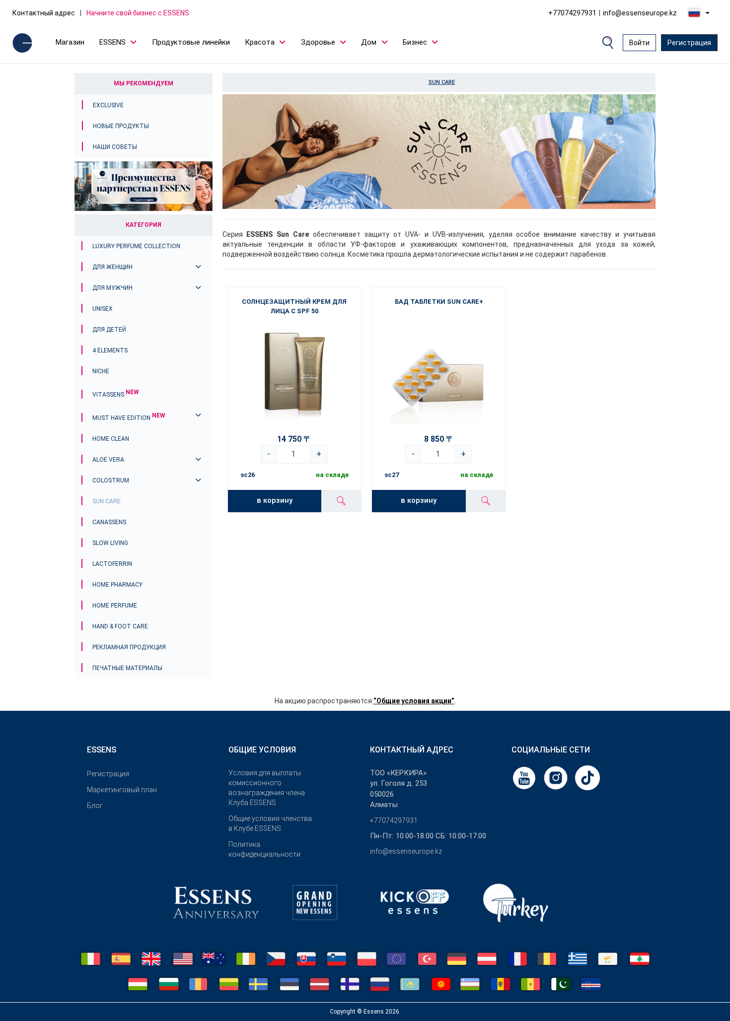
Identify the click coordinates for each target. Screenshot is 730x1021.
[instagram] (556, 777)
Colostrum (110, 480)
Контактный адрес (43, 13)
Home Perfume (114, 605)
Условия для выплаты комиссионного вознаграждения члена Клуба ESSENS (266, 788)
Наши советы (115, 146)
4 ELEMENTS (110, 350)
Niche (100, 371)
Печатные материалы (127, 668)
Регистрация (689, 43)
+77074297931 (572, 13)
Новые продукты (121, 126)
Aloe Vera (108, 459)
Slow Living (110, 543)
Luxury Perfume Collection (136, 246)
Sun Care (106, 501)
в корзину (274, 500)
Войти (639, 43)
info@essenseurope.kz (640, 13)
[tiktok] (587, 777)
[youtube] (524, 777)
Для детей (109, 329)
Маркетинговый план (122, 790)
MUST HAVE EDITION (128, 417)
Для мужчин (112, 287)
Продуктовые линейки (191, 42)
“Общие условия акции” (413, 701)
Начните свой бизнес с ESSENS (137, 13)
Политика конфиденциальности (264, 849)
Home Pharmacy (117, 584)
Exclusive (108, 105)
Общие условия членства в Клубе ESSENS (270, 823)
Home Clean (110, 438)
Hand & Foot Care (120, 626)
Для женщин (112, 267)
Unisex (102, 308)
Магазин (70, 42)
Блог (95, 806)
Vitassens (115, 394)
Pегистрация (108, 774)
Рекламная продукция (129, 647)
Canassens (109, 522)
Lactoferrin (112, 563)
